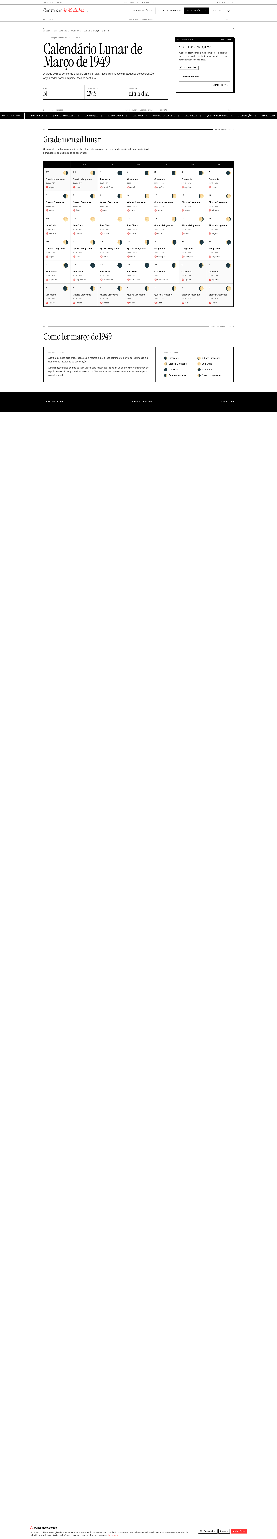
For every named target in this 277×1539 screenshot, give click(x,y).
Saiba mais (113, 1535)
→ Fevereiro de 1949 (53, 401)
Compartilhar (191, 67)
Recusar (224, 1531)
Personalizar (210, 1531)
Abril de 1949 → (221, 85)
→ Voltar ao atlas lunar (141, 401)
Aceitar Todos (239, 1531)
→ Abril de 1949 (225, 401)
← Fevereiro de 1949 (190, 76)
